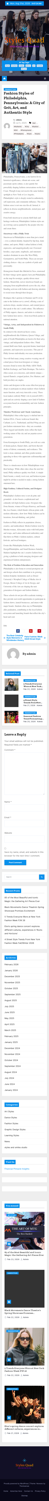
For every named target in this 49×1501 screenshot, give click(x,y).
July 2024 (9, 1078)
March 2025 (10, 1030)
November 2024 (12, 1054)
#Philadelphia (19, 134)
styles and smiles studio (16, 1147)
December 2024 (12, 1048)
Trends (39, 66)
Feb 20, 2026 (29, 721)
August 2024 (11, 1072)
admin (19, 120)
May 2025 (9, 1018)
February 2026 (11, 964)
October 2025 (11, 988)
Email (7, 817)
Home (6, 1491)
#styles (37, 134)
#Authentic (18, 126)
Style (7, 66)
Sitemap (24, 1496)
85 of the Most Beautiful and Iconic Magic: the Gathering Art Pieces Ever (24, 1254)
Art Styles (9, 1111)
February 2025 (11, 1036)
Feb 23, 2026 (13, 1259)
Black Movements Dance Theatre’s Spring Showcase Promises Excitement (23, 1313)
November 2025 (12, 982)
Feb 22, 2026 (29, 689)
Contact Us (28, 1491)
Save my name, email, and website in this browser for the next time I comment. (23, 854)
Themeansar (24, 1486)
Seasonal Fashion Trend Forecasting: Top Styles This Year (33, 718)
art (34, 66)
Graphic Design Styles (15, 1129)
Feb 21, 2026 (29, 705)
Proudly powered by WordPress (16, 1483)
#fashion (35, 126)
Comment (9, 750)
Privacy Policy (40, 1491)
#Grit (15, 130)
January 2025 (11, 1042)
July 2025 (9, 1006)
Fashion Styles (10, 89)
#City (27, 126)
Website (8, 833)
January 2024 (11, 1090)
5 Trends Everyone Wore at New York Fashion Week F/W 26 (33, 686)
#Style (29, 134)
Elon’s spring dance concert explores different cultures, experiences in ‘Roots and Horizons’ (23, 930)
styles (21, 66)
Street (24, 69)
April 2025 (10, 1024)
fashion (14, 66)
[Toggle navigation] (45, 78)
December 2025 (12, 976)
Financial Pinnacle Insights (17, 1169)
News (7, 1141)
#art (34, 123)
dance (28, 66)
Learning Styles (12, 1135)
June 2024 (10, 1084)
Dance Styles (11, 1117)
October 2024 (11, 1060)
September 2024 (13, 1066)
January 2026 (11, 970)
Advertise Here (16, 1491)
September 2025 (13, 994)
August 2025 (11, 1000)
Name (8, 802)
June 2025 (10, 1012)
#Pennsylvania (26, 130)
